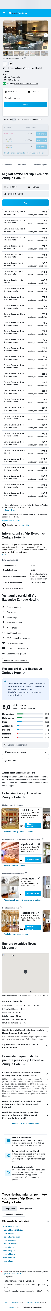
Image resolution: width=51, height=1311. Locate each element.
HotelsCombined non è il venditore (19, 1280)
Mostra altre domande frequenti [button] (25, 1123)
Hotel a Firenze (9, 1254)
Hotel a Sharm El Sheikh (13, 1230)
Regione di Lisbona (32, 1302)
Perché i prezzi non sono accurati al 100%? (23, 1291)
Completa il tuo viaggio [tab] (14, 1214)
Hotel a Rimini (8, 1233)
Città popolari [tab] (9, 1208)
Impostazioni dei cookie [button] (11, 520)
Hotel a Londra (9, 1257)
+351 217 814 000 (11, 80)
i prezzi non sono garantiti (12, 1274)
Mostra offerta (30, 825)
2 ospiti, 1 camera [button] (12, 98)
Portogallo (14, 1302)
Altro (4, 554)
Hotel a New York (10, 1243)
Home (6, 1302)
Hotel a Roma (8, 1247)
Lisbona (11, 1307)
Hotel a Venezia (9, 1240)
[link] (18, 831)
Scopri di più (10, 510)
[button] (4, 13)
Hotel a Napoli (9, 1250)
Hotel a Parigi (8, 1261)
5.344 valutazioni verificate (26, 83)
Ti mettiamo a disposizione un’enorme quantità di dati (24, 1286)
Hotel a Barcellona (10, 1226)
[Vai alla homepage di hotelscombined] (18, 13)
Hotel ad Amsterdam (11, 1237)
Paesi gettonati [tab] (26, 1208)
